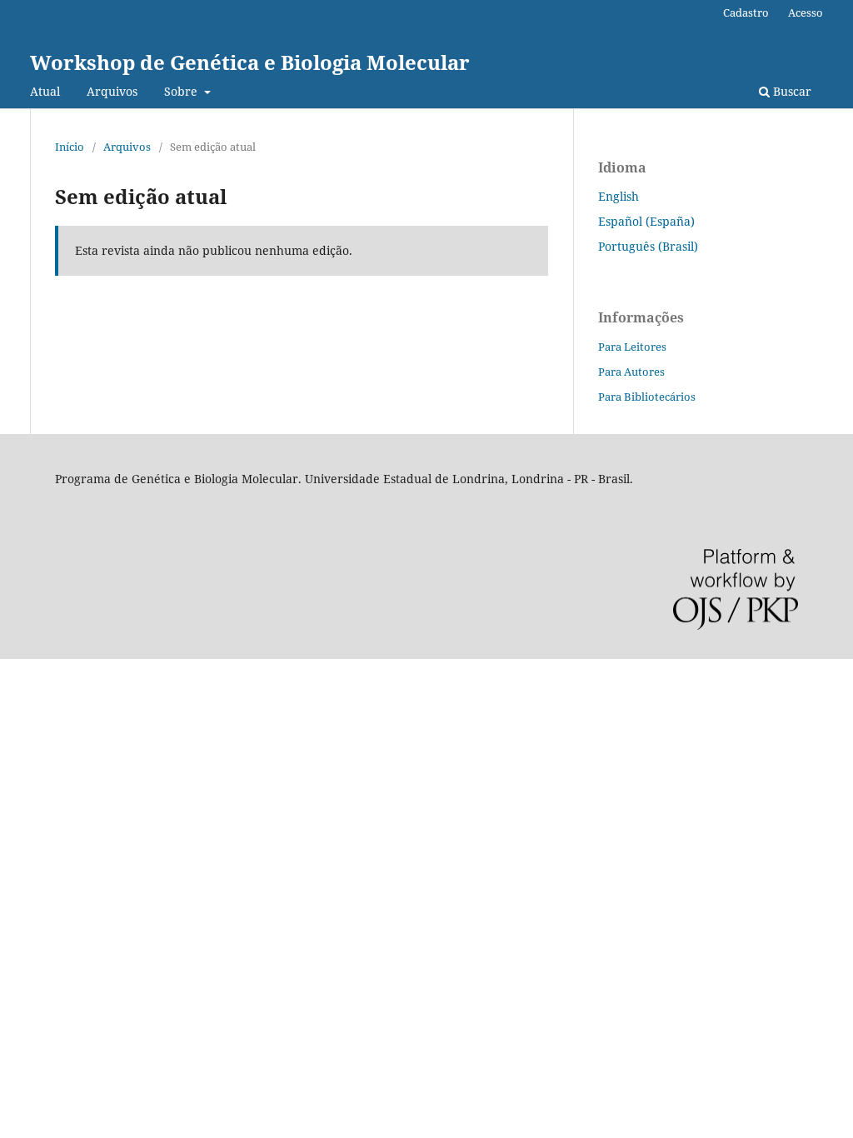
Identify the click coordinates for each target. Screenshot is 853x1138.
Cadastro (746, 12)
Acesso (805, 12)
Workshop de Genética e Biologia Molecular (250, 62)
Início (69, 146)
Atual (45, 91)
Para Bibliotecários (647, 396)
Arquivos (112, 91)
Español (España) (646, 221)
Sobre (182, 91)
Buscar (790, 91)
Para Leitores (632, 346)
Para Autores (631, 371)
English (618, 196)
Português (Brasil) (648, 246)
